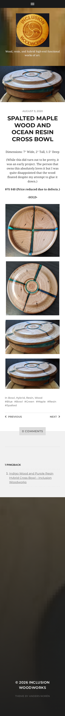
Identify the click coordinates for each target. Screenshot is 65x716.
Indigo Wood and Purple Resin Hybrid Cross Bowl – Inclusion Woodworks (31, 478)
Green (30, 401)
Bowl (11, 397)
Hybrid (20, 397)
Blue (10, 401)
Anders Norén (39, 696)
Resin (29, 397)
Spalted (12, 405)
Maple (42, 401)
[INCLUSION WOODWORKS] (32, 30)
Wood (38, 397)
